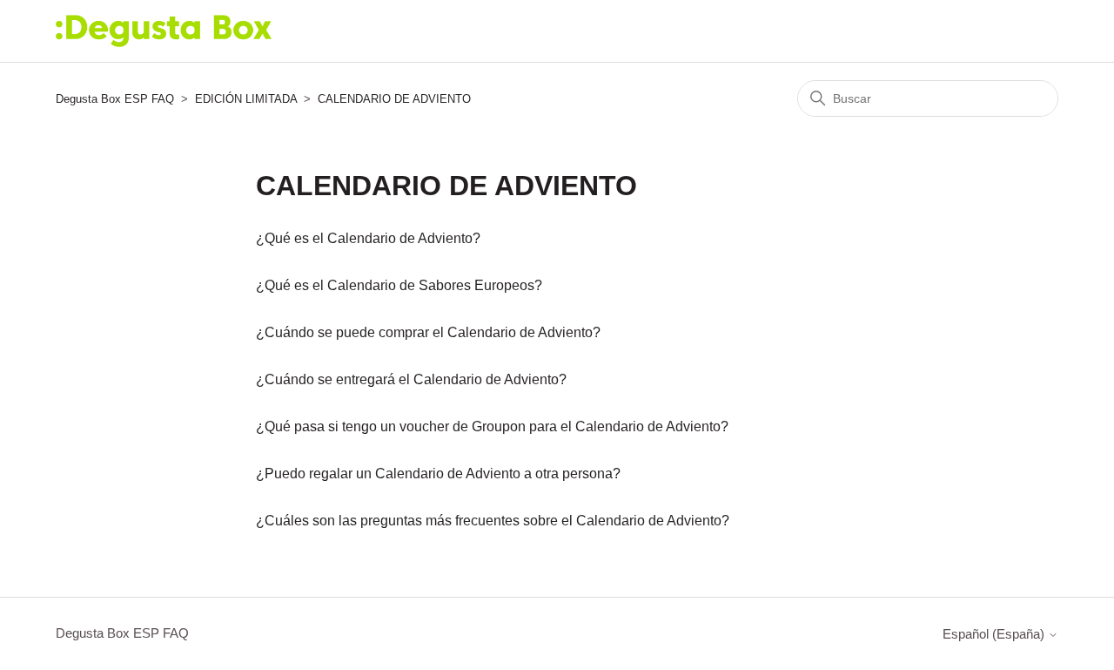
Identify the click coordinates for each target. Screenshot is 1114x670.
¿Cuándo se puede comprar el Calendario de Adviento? (428, 332)
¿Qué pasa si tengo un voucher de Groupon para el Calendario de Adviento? (492, 426)
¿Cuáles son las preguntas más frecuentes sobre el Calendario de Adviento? (492, 520)
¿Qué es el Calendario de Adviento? (368, 238)
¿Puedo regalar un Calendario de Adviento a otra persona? (438, 473)
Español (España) (995, 633)
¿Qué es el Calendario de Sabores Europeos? (399, 285)
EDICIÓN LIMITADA (246, 98)
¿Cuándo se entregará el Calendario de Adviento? (411, 379)
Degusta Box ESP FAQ (115, 98)
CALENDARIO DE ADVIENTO (394, 98)
